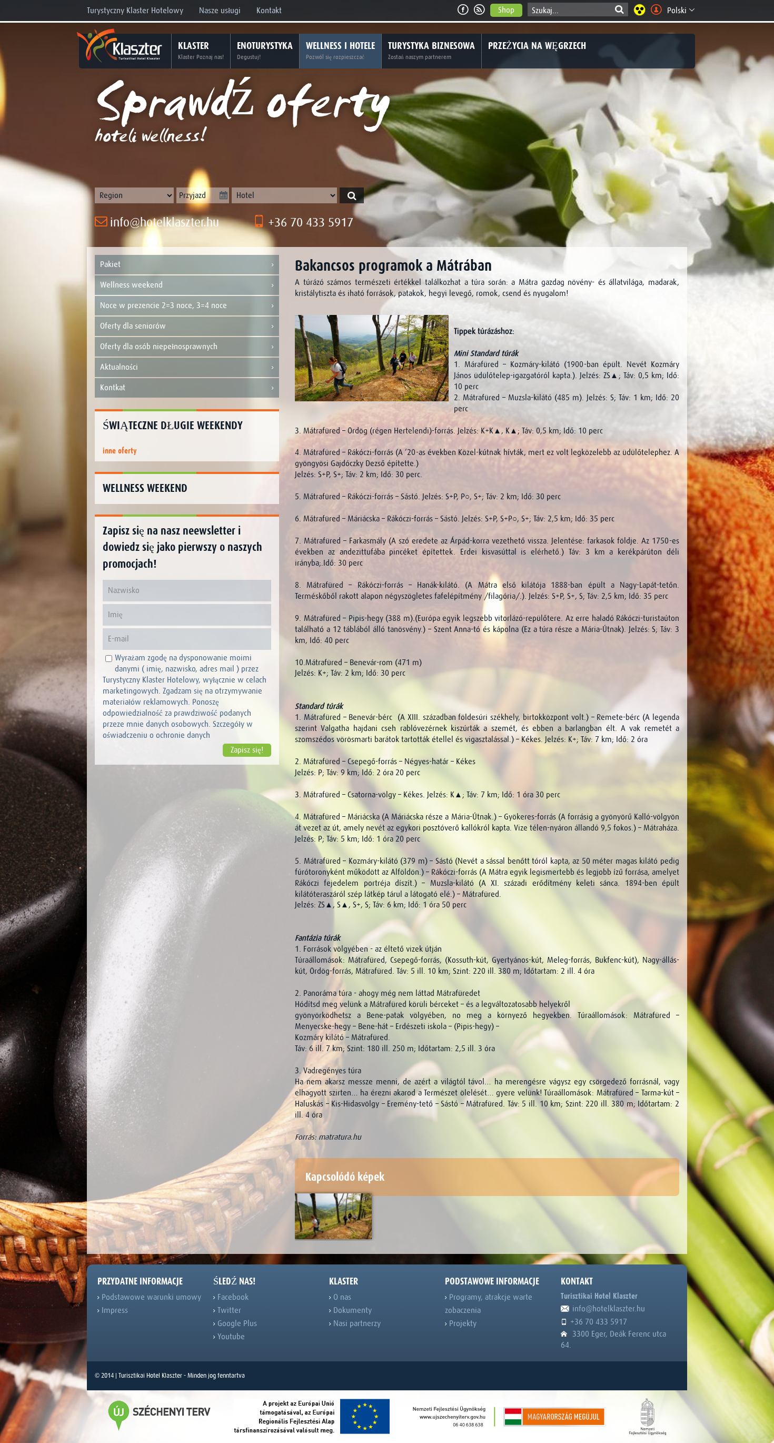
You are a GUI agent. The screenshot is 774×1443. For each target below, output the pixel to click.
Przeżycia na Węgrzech (537, 46)
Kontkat (112, 387)
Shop (506, 10)
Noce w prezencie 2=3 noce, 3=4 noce (163, 305)
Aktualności (119, 367)
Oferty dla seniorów (133, 326)
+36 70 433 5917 (309, 222)
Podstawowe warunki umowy (150, 1297)
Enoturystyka (265, 50)
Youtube (230, 1336)
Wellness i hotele (340, 50)
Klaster (201, 50)
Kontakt (269, 10)
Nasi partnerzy (356, 1323)
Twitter (228, 1310)
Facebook (232, 1297)
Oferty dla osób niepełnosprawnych (158, 346)
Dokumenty (351, 1310)
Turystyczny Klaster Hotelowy (135, 10)
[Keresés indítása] (352, 195)
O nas (341, 1297)
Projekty (462, 1323)
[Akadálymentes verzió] (639, 10)
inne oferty (120, 451)
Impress (114, 1310)
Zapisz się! (247, 750)
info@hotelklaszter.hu (163, 222)
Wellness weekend (131, 285)
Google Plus (236, 1323)
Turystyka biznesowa (431, 50)
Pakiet (110, 264)
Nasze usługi (220, 10)
